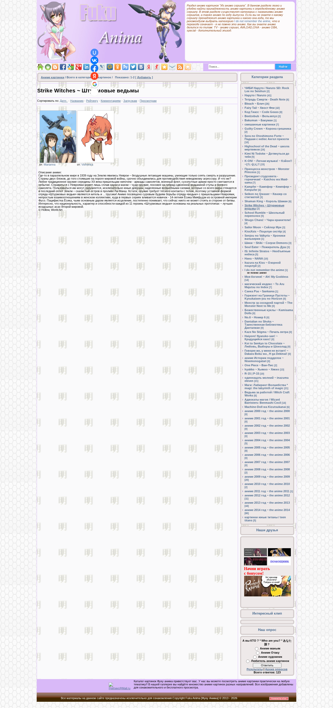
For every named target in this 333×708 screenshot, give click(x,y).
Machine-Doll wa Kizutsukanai (265, 406)
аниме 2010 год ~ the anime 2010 (267, 483)
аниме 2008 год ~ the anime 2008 (267, 469)
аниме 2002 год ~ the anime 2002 (267, 425)
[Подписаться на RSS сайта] (180, 67)
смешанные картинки (260, 124)
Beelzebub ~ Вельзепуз (261, 116)
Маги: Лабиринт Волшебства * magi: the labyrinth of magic (266, 386)
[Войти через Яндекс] (94, 76)
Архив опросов (276, 669)
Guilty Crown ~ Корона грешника (268, 128)
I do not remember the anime (252, 21)
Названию (77, 100)
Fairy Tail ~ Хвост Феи (260, 107)
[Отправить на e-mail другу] (172, 67)
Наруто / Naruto (255, 95)
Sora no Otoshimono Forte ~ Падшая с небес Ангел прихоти (267, 137)
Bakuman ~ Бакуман (259, 120)
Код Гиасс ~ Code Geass (262, 111)
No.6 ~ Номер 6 (255, 317)
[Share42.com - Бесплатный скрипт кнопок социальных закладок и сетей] (188, 67)
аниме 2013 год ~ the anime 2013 (267, 502)
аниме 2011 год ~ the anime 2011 (267, 491)
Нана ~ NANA (254, 258)
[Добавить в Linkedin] (86, 67)
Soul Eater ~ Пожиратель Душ (265, 247)
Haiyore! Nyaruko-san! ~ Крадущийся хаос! (261, 337)
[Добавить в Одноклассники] (117, 67)
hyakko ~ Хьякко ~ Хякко (262, 369)
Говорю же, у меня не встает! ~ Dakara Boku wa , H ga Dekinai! (266, 352)
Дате (63, 100)
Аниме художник (270, 656)
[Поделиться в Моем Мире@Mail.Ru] (110, 67)
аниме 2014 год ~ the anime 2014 (267, 509)
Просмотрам (148, 100)
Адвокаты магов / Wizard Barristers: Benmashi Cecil (263, 401)
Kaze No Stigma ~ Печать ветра (266, 331)
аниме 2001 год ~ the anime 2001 (267, 418)
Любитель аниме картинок (270, 660)
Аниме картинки (52, 77)
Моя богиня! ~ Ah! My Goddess (266, 276)
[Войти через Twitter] (94, 92)
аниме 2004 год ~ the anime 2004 (267, 440)
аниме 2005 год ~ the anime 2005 (267, 447)
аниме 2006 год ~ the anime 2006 (267, 454)
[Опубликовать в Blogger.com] (55, 67)
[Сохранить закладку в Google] (71, 67)
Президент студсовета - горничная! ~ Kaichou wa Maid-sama (266, 179)
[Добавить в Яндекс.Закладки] (149, 67)
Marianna (49, 164)
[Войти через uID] (94, 52)
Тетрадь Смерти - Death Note (265, 99)
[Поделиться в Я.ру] (156, 67)
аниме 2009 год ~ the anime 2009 (267, 476)
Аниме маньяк (270, 648)
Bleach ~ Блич (254, 103)
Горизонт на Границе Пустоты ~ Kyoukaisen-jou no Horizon (267, 297)
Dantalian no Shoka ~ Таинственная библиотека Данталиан (263, 324)
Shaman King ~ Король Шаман (266, 201)
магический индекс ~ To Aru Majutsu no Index (264, 285)
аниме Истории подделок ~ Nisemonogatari (264, 359)
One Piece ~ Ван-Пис (259, 365)
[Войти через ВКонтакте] (94, 60)
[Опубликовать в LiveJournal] (102, 67)
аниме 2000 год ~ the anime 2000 (267, 411)
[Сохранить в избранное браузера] (164, 67)
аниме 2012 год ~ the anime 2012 (267, 495)
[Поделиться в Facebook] (63, 67)
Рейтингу (92, 100)
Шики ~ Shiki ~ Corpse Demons (266, 242)
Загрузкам (130, 100)
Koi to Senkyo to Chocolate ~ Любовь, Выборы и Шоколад (266, 345)
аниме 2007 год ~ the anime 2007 (267, 462)
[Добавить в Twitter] (133, 67)
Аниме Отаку (270, 652)
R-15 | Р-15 (252, 373)
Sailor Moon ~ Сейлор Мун (263, 227)
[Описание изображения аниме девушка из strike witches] (96, 137)
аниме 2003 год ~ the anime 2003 (267, 432)
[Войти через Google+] (95, 84)
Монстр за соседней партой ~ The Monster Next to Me (268, 304)
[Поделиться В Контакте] (141, 67)
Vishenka (87, 164)
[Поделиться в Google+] (78, 67)
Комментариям (111, 100)
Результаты (255, 669)
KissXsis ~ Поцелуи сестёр (263, 231)
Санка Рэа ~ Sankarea (259, 291)
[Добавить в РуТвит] (125, 67)
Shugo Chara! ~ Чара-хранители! (268, 220)
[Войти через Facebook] (94, 68)
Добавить (144, 77)
